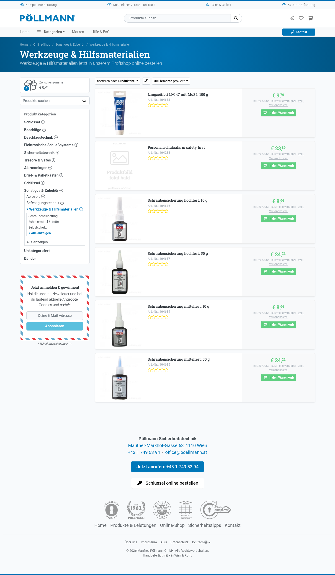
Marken (78, 32)
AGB (163, 542)
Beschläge (33, 130)
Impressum (149, 542)
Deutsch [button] (198, 542)
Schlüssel (32, 183)
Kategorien (52, 32)
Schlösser (32, 122)
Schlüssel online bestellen (171, 483)
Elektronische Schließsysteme (49, 145)
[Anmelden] (291, 18)
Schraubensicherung (43, 216)
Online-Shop (41, 44)
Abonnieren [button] (54, 326)
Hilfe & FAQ (100, 32)
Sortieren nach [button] (116, 81)
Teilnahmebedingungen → (55, 343)
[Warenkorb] (310, 18)
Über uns (131, 542)
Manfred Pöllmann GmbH (155, 550)
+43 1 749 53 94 (144, 452)
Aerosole (33, 196)
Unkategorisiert (37, 251)
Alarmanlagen (36, 168)
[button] (236, 18)
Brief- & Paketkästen (41, 175)
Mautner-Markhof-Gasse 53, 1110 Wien (167, 445)
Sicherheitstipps (204, 525)
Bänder (30, 258)
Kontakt (301, 32)
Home (24, 32)
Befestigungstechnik (43, 203)
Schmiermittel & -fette (43, 222)
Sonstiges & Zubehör (70, 44)
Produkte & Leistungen (133, 525)
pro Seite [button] (169, 81)
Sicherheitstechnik (40, 153)
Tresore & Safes (38, 160)
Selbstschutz (37, 227)
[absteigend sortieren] (146, 81)
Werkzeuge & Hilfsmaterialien (54, 209)
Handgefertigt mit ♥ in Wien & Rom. (167, 555)
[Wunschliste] (301, 18)
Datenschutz (179, 542)
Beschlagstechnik (39, 137)
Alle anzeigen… (42, 233)
